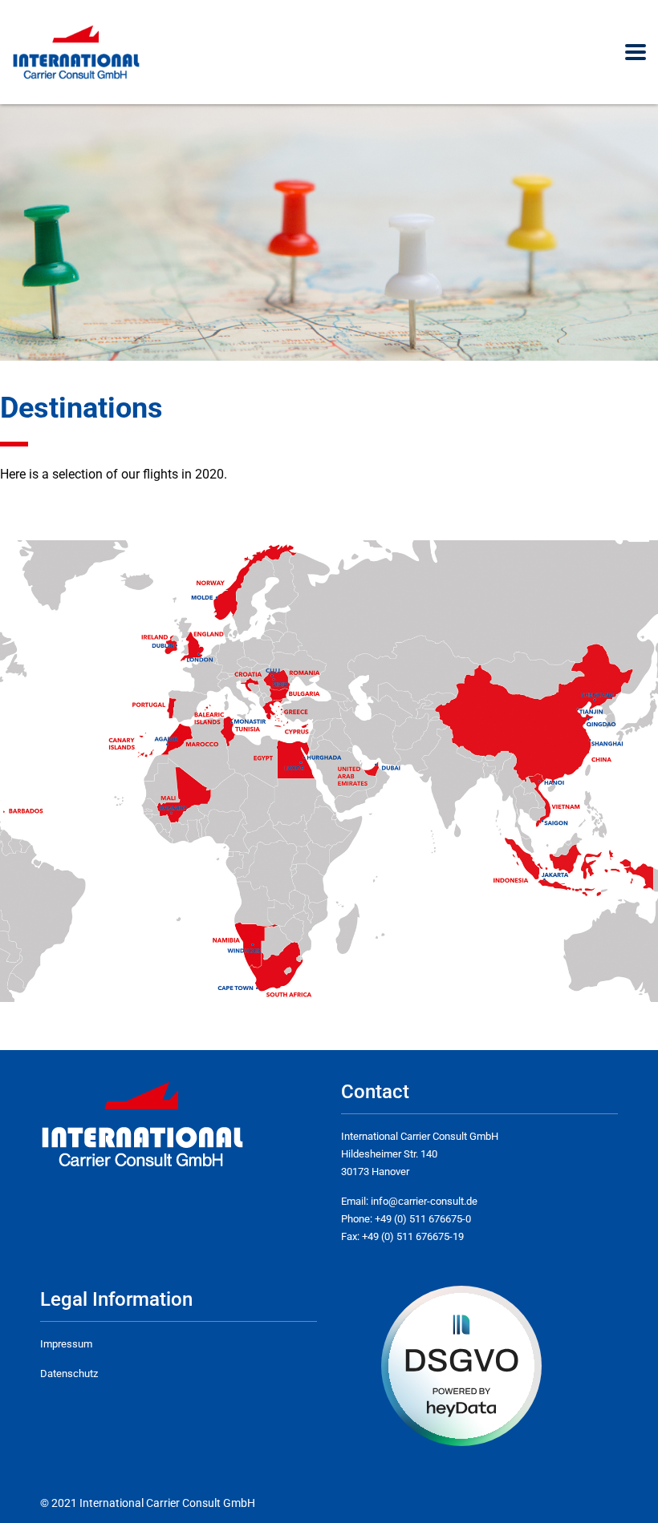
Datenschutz (69, 1373)
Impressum (66, 1344)
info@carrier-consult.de (424, 1201)
